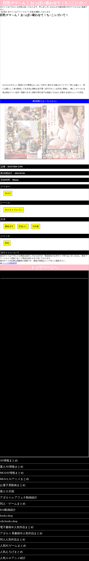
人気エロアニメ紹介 (13, 557)
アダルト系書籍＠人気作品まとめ (21, 533)
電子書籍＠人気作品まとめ (17, 527)
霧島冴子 (9, 226)
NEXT (8, 193)
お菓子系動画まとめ (12, 485)
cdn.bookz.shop (8, 521)
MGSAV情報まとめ (12, 472)
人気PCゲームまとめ (13, 545)
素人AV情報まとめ (11, 466)
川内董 (35, 226)
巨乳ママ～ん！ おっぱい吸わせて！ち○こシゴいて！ (44, 3)
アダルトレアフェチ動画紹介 (18, 497)
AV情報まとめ (9, 460)
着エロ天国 (7, 491)
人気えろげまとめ (11, 551)
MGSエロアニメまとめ (14, 479)
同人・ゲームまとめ (13, 503)
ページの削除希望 (9, 263)
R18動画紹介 (8, 509)
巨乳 (7, 243)
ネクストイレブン (13, 210)
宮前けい (23, 226)
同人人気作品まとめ (12, 539)
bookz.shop (6, 515)
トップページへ (44, 267)
